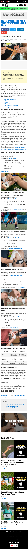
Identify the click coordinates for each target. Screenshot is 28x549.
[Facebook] (18, 1)
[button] (5, 29)
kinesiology (4, 395)
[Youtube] (26, 1)
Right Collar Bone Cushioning (10, 99)
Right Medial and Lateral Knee (11, 105)
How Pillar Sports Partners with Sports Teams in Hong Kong (12, 523)
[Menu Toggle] (3, 5)
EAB (15, 394)
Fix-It (18, 316)
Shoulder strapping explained (15, 248)
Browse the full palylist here (7, 107)
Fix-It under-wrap (12, 275)
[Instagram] (20, 1)
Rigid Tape (10, 158)
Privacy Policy (22, 537)
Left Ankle (6, 100)
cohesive (18, 394)
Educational (6, 39)
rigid (12, 394)
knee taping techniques (17, 209)
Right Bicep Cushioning (9, 103)
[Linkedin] (23, 1)
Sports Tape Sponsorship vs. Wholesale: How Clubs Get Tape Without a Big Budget (12, 462)
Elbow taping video (14, 327)
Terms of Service (13, 539)
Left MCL (6, 102)
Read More (3, 469)
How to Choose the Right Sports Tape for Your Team (12, 493)
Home (2, 39)
